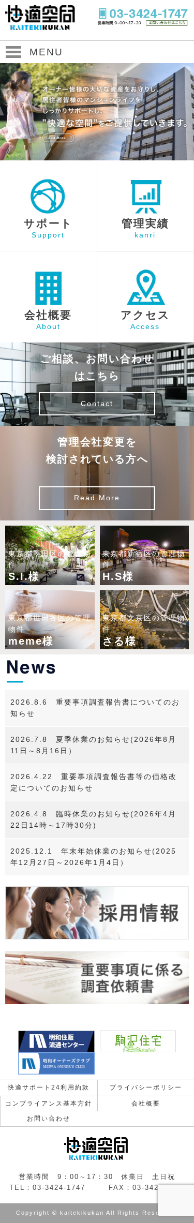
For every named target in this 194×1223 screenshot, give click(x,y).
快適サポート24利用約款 (48, 1087)
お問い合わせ (48, 1118)
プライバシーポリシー (146, 1087)
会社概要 (145, 1103)
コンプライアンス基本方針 (48, 1103)
